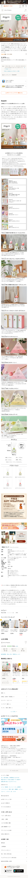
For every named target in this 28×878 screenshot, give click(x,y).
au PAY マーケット (4, 745)
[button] (26, 54)
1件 (17, 646)
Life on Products (13, 755)
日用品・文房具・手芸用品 (15, 745)
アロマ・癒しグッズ (4, 747)
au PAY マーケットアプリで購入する (14, 92)
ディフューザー (13, 747)
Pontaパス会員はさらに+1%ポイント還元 (11, 71)
